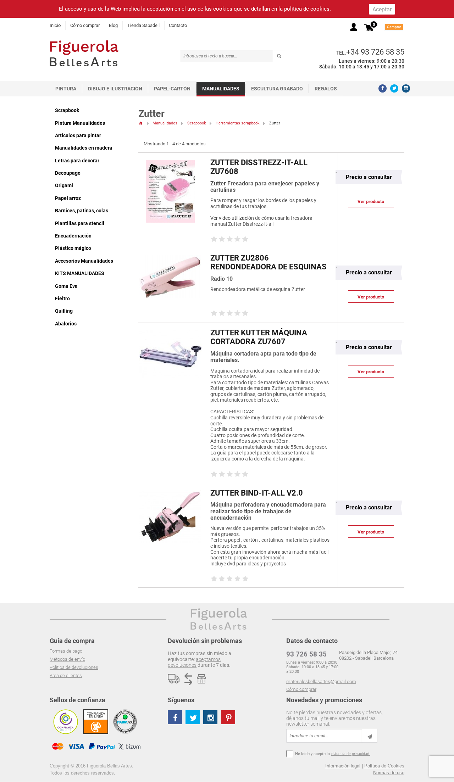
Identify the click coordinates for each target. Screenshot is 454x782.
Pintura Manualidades (80, 123)
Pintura (65, 88)
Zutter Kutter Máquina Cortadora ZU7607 (258, 337)
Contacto (178, 25)
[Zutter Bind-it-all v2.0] (170, 493)
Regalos (326, 88)
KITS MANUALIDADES (79, 273)
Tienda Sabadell (143, 25)
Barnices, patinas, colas (81, 210)
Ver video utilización (232, 218)
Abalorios (66, 323)
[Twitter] (394, 88)
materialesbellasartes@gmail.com (321, 681)
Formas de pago (66, 651)
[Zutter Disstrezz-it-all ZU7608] (170, 163)
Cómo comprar (85, 25)
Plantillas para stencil (79, 223)
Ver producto (371, 201)
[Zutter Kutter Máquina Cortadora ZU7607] (170, 333)
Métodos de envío (67, 659)
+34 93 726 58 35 (375, 51)
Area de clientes (66, 675)
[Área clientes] (353, 27)
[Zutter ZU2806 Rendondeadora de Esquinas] (170, 258)
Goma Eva (66, 286)
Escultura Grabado (277, 88)
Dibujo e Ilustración (115, 88)
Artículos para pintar (78, 135)
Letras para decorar (77, 160)
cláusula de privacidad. (350, 754)
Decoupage (68, 173)
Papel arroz (68, 198)
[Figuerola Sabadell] (84, 53)
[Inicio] (140, 123)
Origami (64, 185)
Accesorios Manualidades (84, 261)
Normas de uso (388, 772)
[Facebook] (382, 88)
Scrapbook (67, 110)
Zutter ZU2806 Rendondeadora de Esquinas (268, 262)
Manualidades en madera (83, 148)
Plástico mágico (73, 248)
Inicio (55, 25)
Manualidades (220, 88)
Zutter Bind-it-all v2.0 (256, 492)
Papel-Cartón (172, 88)
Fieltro (62, 298)
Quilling (64, 311)
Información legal (342, 766)
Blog (113, 25)
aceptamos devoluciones (194, 662)
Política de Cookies (384, 766)
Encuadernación (73, 236)
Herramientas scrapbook (238, 123)
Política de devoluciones (74, 667)
